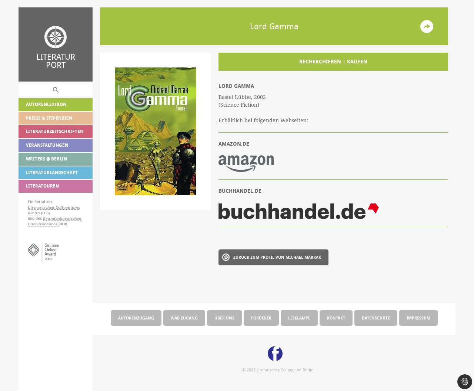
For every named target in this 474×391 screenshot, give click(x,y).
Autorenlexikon (46, 104)
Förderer (261, 318)
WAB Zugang (184, 318)
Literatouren (42, 186)
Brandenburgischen (62, 218)
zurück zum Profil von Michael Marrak (277, 257)
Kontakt (336, 318)
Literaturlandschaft (52, 172)
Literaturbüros (43, 224)
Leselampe (299, 318)
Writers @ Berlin (46, 159)
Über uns (224, 318)
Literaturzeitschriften (54, 131)
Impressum (418, 318)
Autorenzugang (136, 318)
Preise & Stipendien (49, 118)
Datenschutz (376, 318)
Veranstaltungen (47, 145)
